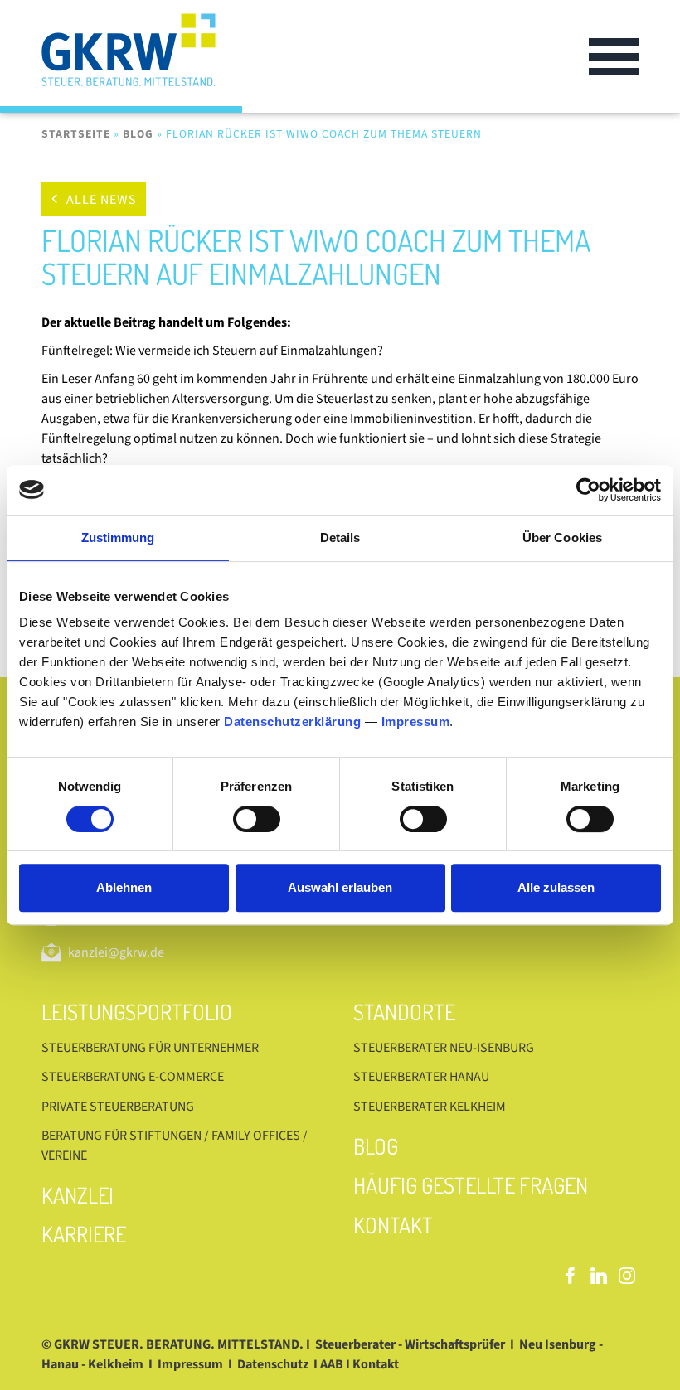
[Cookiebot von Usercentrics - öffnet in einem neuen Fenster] (588, 489)
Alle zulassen (556, 887)
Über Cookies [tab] (562, 537)
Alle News (101, 200)
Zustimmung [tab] (118, 537)
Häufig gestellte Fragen (470, 1185)
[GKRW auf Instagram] (627, 1275)
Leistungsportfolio (136, 1011)
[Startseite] (141, 56)
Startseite (75, 134)
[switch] (256, 819)
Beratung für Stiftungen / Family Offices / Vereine (174, 1145)
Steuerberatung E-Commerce (132, 1077)
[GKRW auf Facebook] (570, 1275)
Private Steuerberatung (117, 1106)
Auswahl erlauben (340, 887)
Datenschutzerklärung (292, 721)
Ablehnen (124, 887)
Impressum (415, 721)
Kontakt (393, 1224)
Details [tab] (340, 537)
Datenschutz (272, 1364)
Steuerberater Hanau (421, 1077)
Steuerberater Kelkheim (429, 1106)
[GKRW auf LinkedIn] (598, 1275)
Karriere (83, 1233)
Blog (138, 134)
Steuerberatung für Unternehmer (150, 1048)
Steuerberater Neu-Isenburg (443, 1048)
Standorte (404, 1011)
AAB (331, 1364)
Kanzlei (77, 1194)
